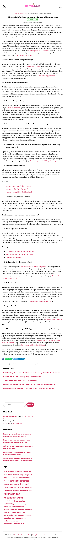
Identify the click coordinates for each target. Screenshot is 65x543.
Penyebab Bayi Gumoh (13, 257)
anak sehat (25, 471)
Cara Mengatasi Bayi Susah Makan (33, 345)
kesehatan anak (26, 490)
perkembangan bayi (19, 518)
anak (5, 471)
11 (19, 423)
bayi (12, 364)
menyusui (35, 364)
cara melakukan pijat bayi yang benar (33, 266)
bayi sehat (8, 478)
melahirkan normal (10, 512)
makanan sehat (10, 509)
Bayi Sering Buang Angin (24, 55)
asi (30, 471)
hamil (11, 484)
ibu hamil (24, 484)
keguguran (28, 487)
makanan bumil (8, 506)
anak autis (11, 471)
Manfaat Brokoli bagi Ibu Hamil (17, 189)
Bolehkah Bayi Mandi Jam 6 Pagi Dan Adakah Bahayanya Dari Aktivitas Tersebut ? (31, 373)
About (15, 535)
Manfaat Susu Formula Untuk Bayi (40, 301)
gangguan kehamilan (19, 481)
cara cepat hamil (24, 477)
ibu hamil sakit (8, 487)
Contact (42, 535)
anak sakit (18, 471)
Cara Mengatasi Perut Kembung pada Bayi (20, 251)
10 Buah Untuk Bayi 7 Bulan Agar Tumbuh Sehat (20, 380)
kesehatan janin (20, 501)
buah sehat (15, 477)
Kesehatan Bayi (23, 13)
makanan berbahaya (21, 503)
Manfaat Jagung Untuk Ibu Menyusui (18, 186)
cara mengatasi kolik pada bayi (38, 51)
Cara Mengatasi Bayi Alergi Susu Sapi (43, 161)
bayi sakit (29, 474)
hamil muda (16, 484)
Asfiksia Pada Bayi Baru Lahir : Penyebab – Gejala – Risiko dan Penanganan (29, 388)
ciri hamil (6, 480)
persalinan (22, 520)
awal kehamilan (16, 474)
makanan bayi (29, 364)
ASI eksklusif (8, 474)
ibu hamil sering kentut (32, 66)
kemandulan (16, 490)
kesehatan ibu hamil (8, 501)
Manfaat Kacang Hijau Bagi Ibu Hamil (19, 192)
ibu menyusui (19, 487)
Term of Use (28, 535)
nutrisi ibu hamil (28, 515)
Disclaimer (21, 535)
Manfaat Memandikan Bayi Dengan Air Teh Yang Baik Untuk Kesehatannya (29, 384)
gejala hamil (6, 484)
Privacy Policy (35, 535)
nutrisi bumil (21, 515)
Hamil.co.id (11, 535)
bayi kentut (16, 364)
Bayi (18, 13)
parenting (7, 518)
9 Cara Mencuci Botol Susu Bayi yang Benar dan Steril (22, 377)
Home (15, 13)
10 (17, 423)
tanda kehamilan (18, 524)
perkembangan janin (11, 521)
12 (21, 423)
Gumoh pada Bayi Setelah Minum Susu (19, 254)
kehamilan (8, 490)
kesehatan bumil (13, 497)
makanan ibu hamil (18, 506)
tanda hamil (8, 524)
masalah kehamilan (25, 509)
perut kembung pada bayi (46, 76)
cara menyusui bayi (13, 108)
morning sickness (10, 515)
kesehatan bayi (22, 364)
